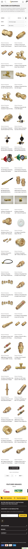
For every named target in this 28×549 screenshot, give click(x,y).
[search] (5, 1)
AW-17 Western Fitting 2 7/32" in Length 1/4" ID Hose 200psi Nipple (7, 462)
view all (14, 486)
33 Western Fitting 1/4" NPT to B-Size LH (7, 66)
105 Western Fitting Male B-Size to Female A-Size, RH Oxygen (21, 274)
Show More (14, 468)
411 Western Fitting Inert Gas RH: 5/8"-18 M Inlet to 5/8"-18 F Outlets (7, 87)
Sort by (2, 25)
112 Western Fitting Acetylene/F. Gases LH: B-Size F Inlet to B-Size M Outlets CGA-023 (7, 108)
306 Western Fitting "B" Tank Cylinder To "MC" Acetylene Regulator (6, 233)
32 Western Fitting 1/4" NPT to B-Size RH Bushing (20, 337)
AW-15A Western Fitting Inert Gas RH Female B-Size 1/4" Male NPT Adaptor (7, 129)
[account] (23, 1)
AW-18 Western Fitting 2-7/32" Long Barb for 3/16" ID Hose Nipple (7, 337)
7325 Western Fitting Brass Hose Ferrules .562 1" (6, 316)
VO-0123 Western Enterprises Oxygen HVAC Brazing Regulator (21, 170)
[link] (7, 35)
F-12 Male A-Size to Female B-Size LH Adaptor (20, 358)
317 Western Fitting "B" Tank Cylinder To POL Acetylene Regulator (6, 45)
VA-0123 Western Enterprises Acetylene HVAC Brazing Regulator (6, 170)
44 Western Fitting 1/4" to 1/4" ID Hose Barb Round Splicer (7, 400)
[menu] (2, 2)
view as (19, 18)
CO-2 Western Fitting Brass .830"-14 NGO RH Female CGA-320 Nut (7, 441)
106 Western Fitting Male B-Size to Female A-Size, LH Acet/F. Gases (21, 295)
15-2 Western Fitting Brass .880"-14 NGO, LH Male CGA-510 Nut (21, 254)
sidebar (2, 18)
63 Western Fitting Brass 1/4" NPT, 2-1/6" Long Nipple (6, 212)
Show (2, 21)
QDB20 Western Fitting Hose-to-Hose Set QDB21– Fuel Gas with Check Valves (6, 358)
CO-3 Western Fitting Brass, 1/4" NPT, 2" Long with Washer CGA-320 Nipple (21, 441)
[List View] (23, 18)
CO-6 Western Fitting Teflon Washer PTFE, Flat (20, 233)
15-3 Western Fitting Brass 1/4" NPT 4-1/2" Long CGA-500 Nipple (20, 400)
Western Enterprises (5, 42)
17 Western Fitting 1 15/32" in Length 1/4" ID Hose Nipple (20, 462)
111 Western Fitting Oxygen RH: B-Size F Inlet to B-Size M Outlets (21, 66)
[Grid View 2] (26, 18)
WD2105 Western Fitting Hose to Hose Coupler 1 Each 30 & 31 (20, 191)
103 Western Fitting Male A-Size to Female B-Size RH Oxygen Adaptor (7, 420)
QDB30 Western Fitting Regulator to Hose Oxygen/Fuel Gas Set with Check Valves (21, 420)
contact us (23, 11)
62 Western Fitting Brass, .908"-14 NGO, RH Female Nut (20, 212)
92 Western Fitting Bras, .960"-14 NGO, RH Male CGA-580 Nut (6, 274)
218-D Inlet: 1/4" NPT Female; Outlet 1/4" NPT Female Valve (20, 379)
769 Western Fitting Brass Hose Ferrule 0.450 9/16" (7, 295)
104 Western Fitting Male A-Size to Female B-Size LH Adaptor (7, 379)
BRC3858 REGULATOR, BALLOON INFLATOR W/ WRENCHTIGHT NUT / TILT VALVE (6, 191)
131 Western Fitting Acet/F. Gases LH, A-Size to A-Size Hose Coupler (21, 45)
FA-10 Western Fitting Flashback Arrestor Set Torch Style (21, 316)
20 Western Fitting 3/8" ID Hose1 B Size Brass (6, 254)
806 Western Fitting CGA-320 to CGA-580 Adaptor (20, 108)
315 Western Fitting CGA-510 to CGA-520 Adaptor (21, 87)
